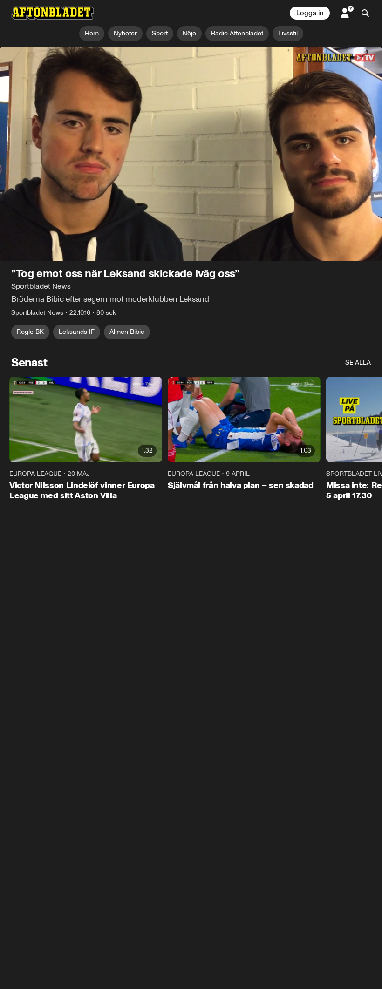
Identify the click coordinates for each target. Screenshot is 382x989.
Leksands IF (77, 332)
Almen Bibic (126, 332)
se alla (358, 362)
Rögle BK (30, 332)
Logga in (309, 13)
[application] (191, 154)
